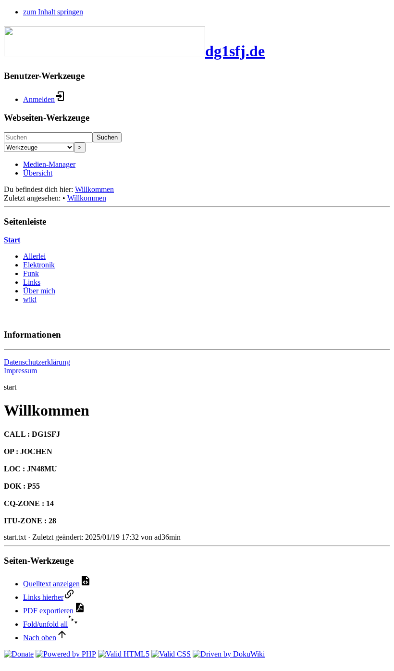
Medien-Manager (49, 164)
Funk (31, 273)
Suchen (107, 137)
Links (31, 282)
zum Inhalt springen (53, 12)
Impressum (20, 371)
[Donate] (19, 654)
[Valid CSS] (171, 654)
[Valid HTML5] (123, 654)
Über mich (39, 291)
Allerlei (34, 256)
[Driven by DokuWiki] (229, 654)
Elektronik (39, 265)
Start (12, 240)
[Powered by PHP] (66, 654)
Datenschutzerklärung (37, 362)
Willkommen (94, 189)
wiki (30, 299)
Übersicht (37, 173)
